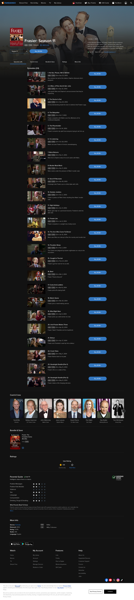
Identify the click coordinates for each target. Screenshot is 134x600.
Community (62, 468)
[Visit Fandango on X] (114, 580)
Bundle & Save (50, 62)
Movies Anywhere (61, 564)
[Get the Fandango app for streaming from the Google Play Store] (27, 544)
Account (35, 558)
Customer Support (84, 561)
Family (58, 558)
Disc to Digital (60, 561)
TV (11, 561)
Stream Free (13, 564)
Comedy (18, 525)
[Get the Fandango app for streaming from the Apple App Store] (15, 544)
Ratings (64, 62)
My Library (36, 555)
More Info (78, 62)
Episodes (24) (18, 62)
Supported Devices (84, 558)
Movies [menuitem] (43, 3)
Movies (12, 558)
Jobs (80, 576)
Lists (57, 555)
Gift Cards (59, 567)
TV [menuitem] (50, 3)
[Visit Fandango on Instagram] (118, 580)
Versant (17, 586)
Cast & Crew (34, 62)
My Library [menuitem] (57, 3)
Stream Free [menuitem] (23, 3)
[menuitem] (104, 3)
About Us (81, 555)
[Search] (131, 3)
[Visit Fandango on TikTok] (122, 580)
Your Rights (60, 588)
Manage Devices (38, 564)
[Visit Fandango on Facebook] (106, 580)
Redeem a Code (38, 567)
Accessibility (82, 573)
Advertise (81, 570)
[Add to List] (23, 448)
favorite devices (109, 52)
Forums (81, 564)
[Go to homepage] (9, 3)
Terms (39, 586)
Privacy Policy (67, 586)
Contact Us (82, 567)
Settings (35, 561)
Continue (110, 591)
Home (12, 555)
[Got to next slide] (124, 411)
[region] (67, 591)
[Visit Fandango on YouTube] (110, 580)
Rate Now (72, 468)
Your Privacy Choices (95, 591)
